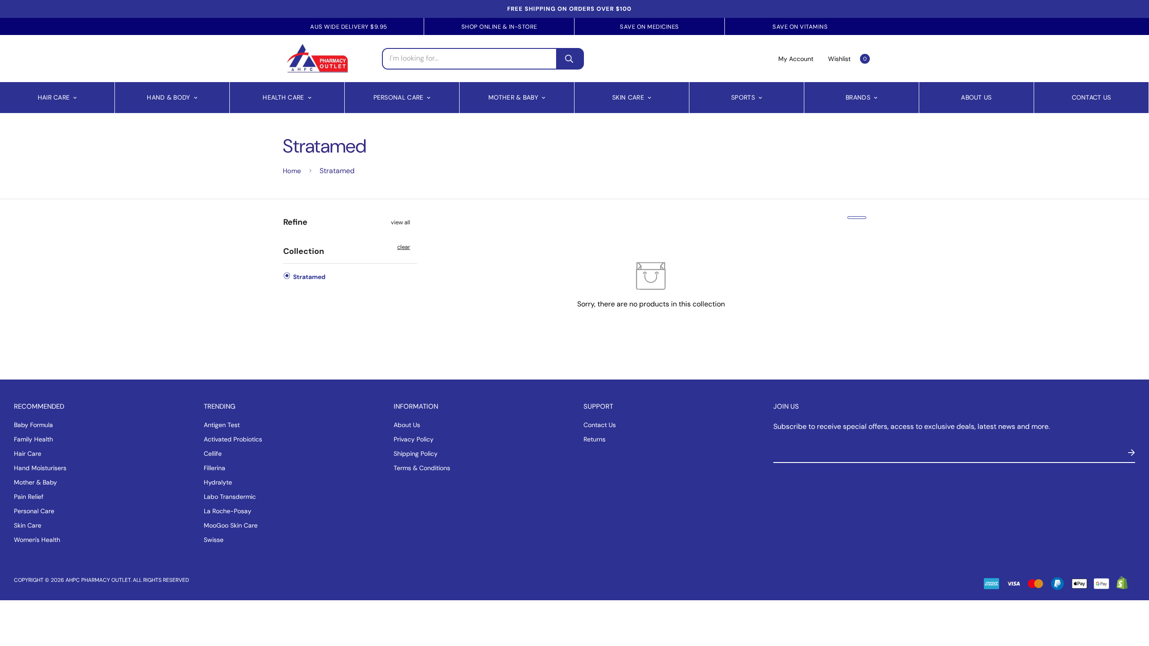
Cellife (213, 454)
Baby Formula (33, 425)
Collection (303, 251)
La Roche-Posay (227, 511)
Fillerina (214, 468)
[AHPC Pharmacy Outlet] (317, 59)
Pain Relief (29, 497)
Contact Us (1091, 97)
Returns (594, 439)
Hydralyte (218, 482)
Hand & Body (168, 97)
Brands (858, 97)
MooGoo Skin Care (231, 525)
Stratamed (308, 277)
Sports (743, 97)
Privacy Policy (414, 439)
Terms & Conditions (422, 468)
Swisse (214, 540)
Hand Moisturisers (40, 468)
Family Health (33, 439)
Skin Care (628, 97)
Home (292, 170)
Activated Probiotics (233, 439)
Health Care (283, 97)
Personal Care (398, 97)
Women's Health (37, 540)
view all (400, 222)
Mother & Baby (513, 97)
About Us (976, 97)
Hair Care (54, 97)
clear (403, 247)
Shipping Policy (416, 454)
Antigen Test (222, 425)
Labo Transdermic (230, 497)
